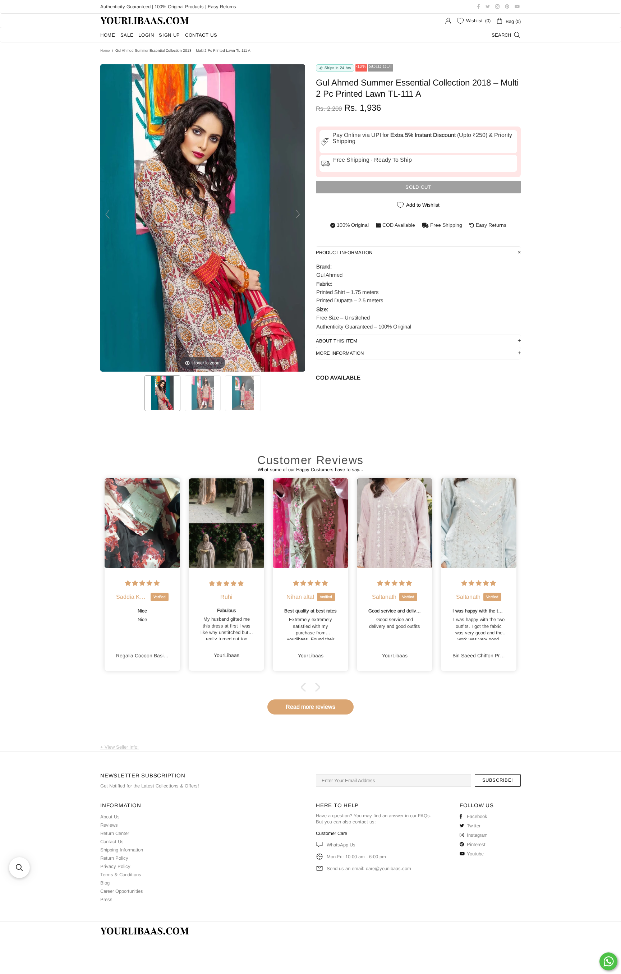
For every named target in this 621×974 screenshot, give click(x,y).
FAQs (424, 815)
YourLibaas (145, 20)
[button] (305, 687)
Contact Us (112, 841)
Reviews (109, 825)
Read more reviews (310, 707)
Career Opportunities (121, 891)
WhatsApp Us (341, 844)
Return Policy (114, 858)
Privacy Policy (115, 866)
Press (106, 899)
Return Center (114, 833)
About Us (110, 816)
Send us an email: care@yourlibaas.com (369, 868)
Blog (105, 883)
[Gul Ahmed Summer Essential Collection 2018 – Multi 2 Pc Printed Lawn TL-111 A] (162, 393)
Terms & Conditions (120, 874)
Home (105, 50)
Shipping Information (121, 850)
